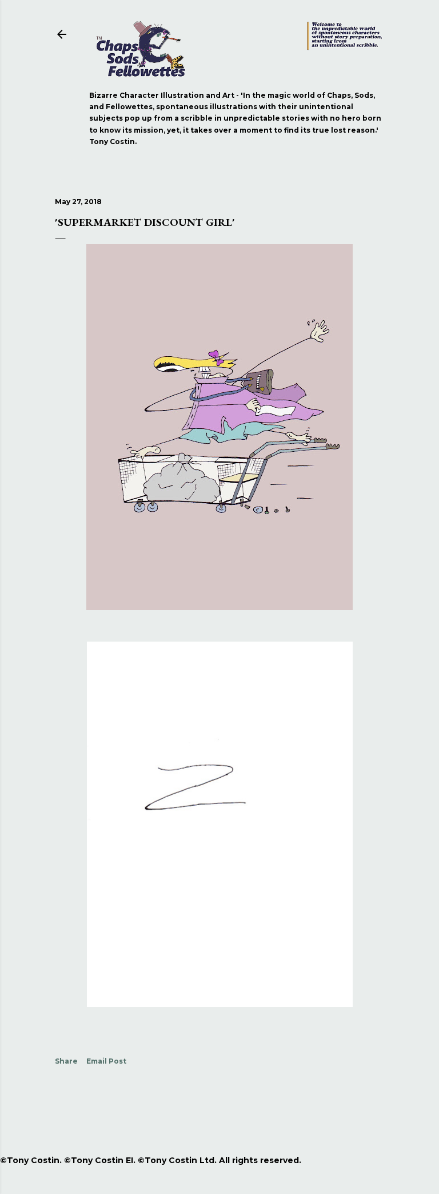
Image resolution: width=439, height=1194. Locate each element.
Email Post (106, 1061)
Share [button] (66, 1061)
